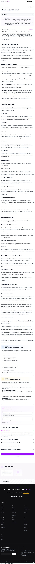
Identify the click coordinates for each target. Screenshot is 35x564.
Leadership (25, 510)
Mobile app (14, 521)
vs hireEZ (2, 522)
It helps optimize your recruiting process (8, 415)
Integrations (14, 512)
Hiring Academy (26, 522)
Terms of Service (19, 561)
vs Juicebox (2, 524)
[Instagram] (6, 561)
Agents (27, 561)
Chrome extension (15, 522)
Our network (3, 510)
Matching (13, 509)
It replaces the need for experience (8, 420)
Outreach (13, 510)
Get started (29, 1)
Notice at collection (3, 563)
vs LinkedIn (2, 519)
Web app (13, 519)
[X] (3, 561)
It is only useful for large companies (8, 417)
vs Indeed (2, 525)
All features (14, 515)
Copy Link (18, 456)
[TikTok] (8, 561)
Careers (2, 536)
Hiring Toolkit (25, 524)
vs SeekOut (2, 521)
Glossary (25, 527)
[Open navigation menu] (33, 1)
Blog (24, 519)
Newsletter (25, 525)
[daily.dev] (1, 561)
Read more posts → (23, 556)
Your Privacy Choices (10, 563)
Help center (25, 530)
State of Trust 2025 (26, 528)
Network (13, 507)
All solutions (25, 512)
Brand (2, 539)
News (24, 521)
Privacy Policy (23, 561)
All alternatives (3, 527)
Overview (2, 507)
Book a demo (21, 496)
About (2, 534)
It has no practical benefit (6, 413)
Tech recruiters (26, 507)
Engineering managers (27, 509)
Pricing (2, 509)
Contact (2, 540)
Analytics (13, 513)
